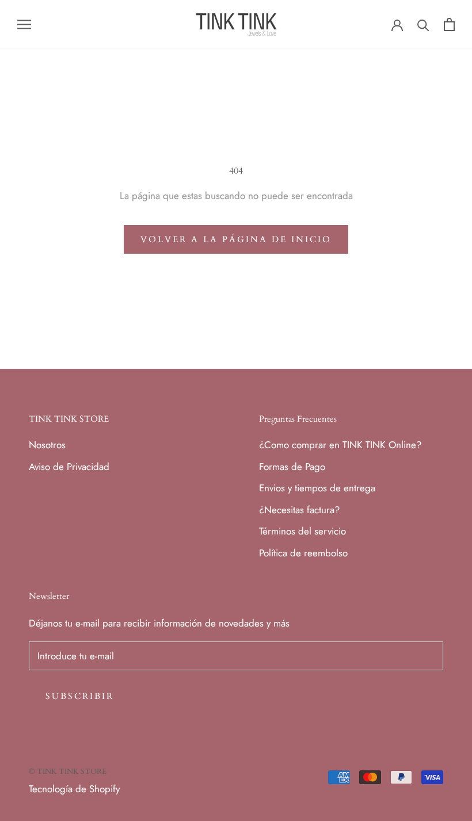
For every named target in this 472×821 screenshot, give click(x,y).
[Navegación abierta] (24, 24)
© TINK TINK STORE (67, 771)
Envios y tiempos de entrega (317, 488)
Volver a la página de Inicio (236, 239)
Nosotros (47, 445)
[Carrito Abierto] (449, 24)
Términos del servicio (302, 531)
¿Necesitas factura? (299, 510)
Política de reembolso (303, 553)
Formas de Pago (292, 466)
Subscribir (79, 696)
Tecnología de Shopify (74, 789)
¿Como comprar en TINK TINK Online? (340, 445)
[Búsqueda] (423, 24)
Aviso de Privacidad (69, 466)
